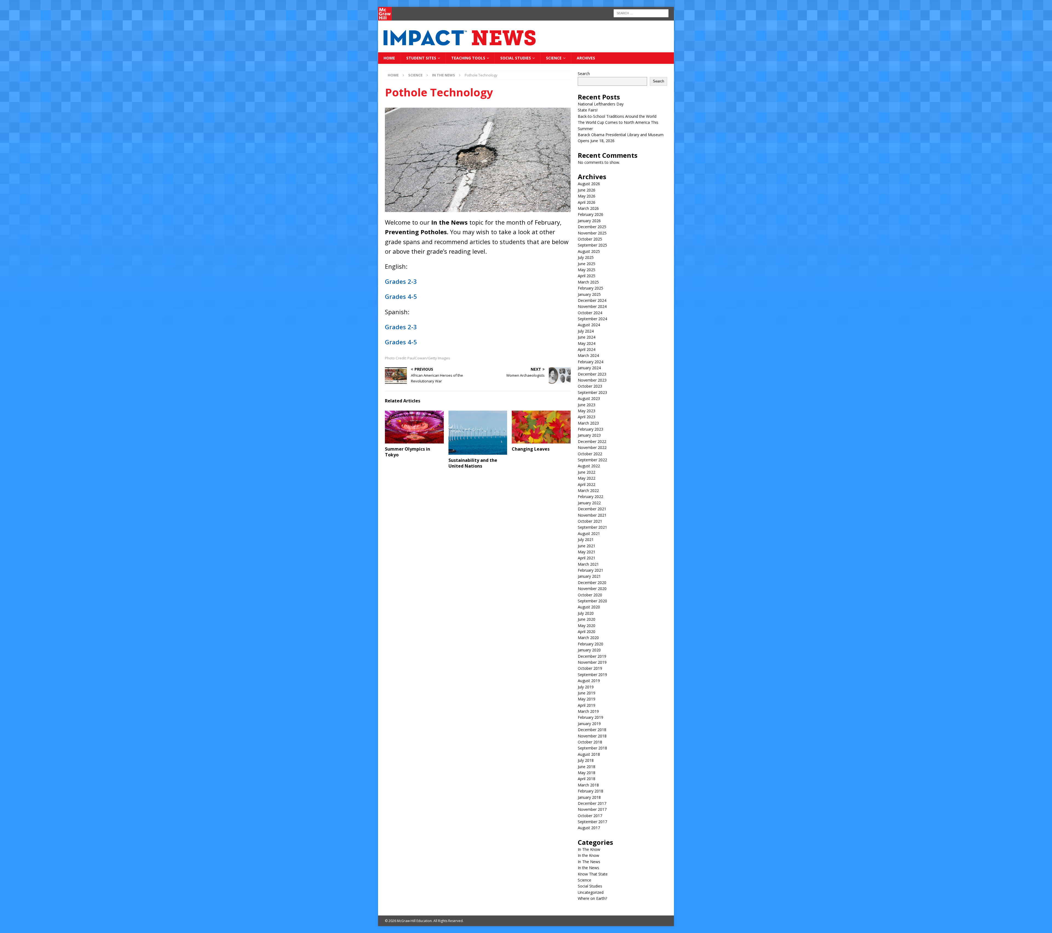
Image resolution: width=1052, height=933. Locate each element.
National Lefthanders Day (601, 104)
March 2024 (588, 355)
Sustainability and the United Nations (472, 463)
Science (554, 58)
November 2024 (592, 306)
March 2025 (588, 282)
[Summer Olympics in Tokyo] (414, 427)
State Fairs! (588, 110)
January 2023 (589, 435)
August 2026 (589, 183)
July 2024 (586, 331)
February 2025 (590, 288)
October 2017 (590, 815)
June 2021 (586, 545)
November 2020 (592, 588)
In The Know (589, 849)
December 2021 (592, 508)
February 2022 (590, 496)
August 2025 (589, 251)
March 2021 (588, 564)
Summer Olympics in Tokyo (407, 452)
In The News (589, 861)
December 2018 (592, 729)
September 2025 (592, 245)
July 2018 (586, 760)
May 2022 (586, 478)
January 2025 (589, 294)
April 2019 (586, 705)
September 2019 (592, 674)
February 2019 (590, 717)
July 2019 (586, 686)
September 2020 (592, 600)
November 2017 (592, 809)
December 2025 (592, 226)
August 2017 (589, 827)
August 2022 (589, 465)
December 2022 (592, 441)
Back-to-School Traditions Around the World (617, 116)
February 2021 (590, 570)
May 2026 (586, 196)
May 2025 (586, 269)
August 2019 (589, 680)
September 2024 (592, 318)
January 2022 (589, 502)
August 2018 (589, 754)
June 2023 (586, 404)
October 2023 (590, 386)
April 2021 (586, 557)
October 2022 (590, 453)
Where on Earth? (592, 898)
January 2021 (589, 576)
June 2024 (586, 337)
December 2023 (592, 374)
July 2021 (586, 539)
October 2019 (590, 668)
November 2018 (592, 736)
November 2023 (592, 380)
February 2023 (590, 429)
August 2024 (589, 324)
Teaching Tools (468, 58)
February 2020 (590, 643)
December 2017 (592, 803)
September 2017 (592, 821)
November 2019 (592, 662)
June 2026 (586, 190)
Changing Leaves (531, 449)
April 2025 (586, 275)
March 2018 (588, 785)
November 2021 (592, 515)
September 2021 (592, 527)
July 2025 (586, 257)
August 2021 (589, 533)
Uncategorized (591, 892)
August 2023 (589, 398)
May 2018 (586, 772)
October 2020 (590, 594)
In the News (588, 867)
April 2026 (586, 202)
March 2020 (588, 637)
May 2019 (586, 699)
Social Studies (515, 58)
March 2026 (588, 208)
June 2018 (586, 766)
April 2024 (586, 349)
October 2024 (590, 312)
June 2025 (586, 263)
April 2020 (586, 631)
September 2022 (592, 459)
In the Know (588, 855)
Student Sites (421, 58)
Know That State (593, 874)
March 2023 (588, 423)
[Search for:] (641, 12)
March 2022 (588, 490)
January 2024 (589, 367)
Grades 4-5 (401, 296)
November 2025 (592, 233)
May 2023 (586, 410)
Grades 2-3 (401, 281)
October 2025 (590, 239)
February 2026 (590, 214)
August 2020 (589, 606)
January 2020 (589, 649)
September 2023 (592, 392)
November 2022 (592, 447)
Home (389, 58)
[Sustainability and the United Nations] (477, 433)
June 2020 (586, 619)
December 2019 (592, 656)
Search (584, 73)
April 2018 (586, 778)
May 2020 (586, 625)
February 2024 (590, 361)
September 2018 (592, 748)
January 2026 (589, 220)
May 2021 (586, 551)
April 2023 (586, 416)
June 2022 (586, 472)
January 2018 (589, 797)
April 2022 (586, 484)
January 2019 (589, 723)
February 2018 (590, 791)
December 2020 (592, 582)
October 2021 (590, 521)
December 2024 (592, 300)
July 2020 (586, 613)
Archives (586, 58)
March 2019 (588, 711)
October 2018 (590, 742)
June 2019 (586, 693)
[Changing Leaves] (541, 427)
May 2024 (586, 343)
